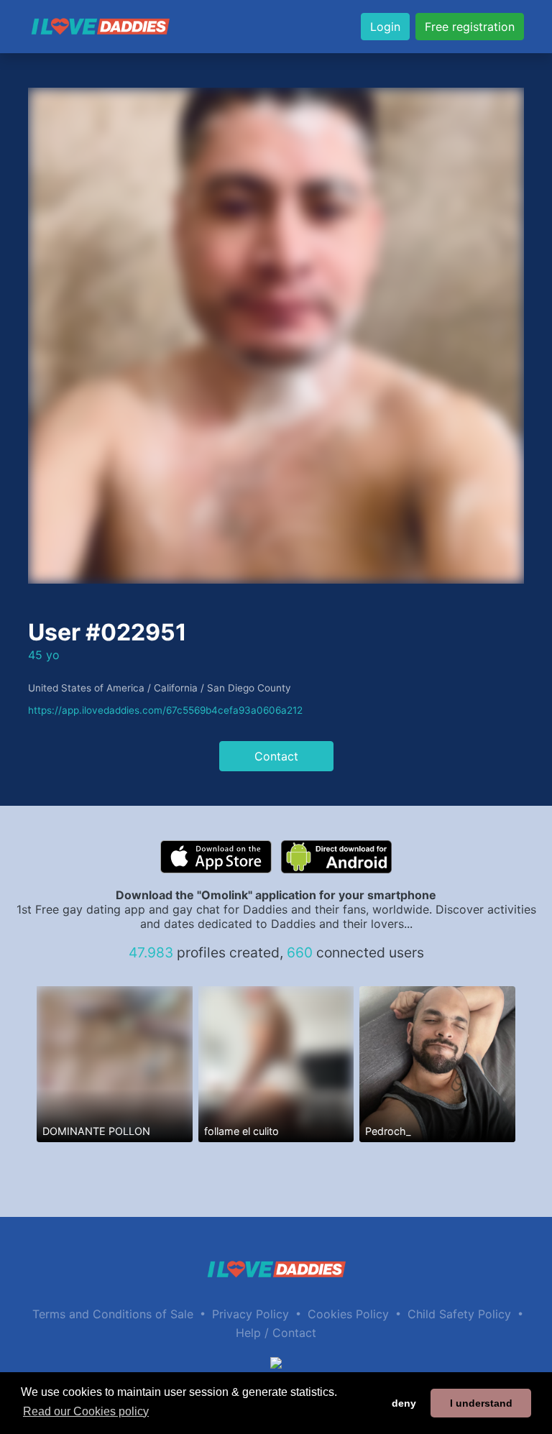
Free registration (470, 26)
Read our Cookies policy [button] (86, 1411)
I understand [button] (481, 1403)
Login (385, 26)
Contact (276, 756)
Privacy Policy (250, 1314)
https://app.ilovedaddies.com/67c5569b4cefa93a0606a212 (165, 710)
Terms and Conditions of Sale (112, 1314)
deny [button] (404, 1403)
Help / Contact (276, 1332)
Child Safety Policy (459, 1314)
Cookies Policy (348, 1314)
